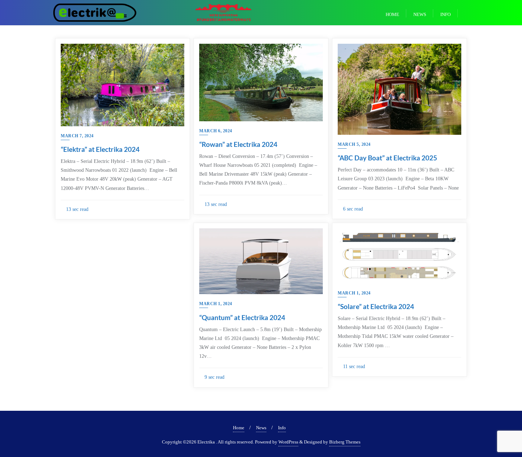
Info (282, 427)
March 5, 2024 (354, 144)
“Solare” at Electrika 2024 (376, 306)
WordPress (288, 442)
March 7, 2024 (77, 135)
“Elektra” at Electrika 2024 (100, 149)
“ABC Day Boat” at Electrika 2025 (387, 158)
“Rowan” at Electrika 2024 (238, 144)
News (261, 427)
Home (238, 427)
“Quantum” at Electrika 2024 (242, 317)
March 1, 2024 (215, 303)
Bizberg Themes (344, 442)
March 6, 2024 (215, 130)
